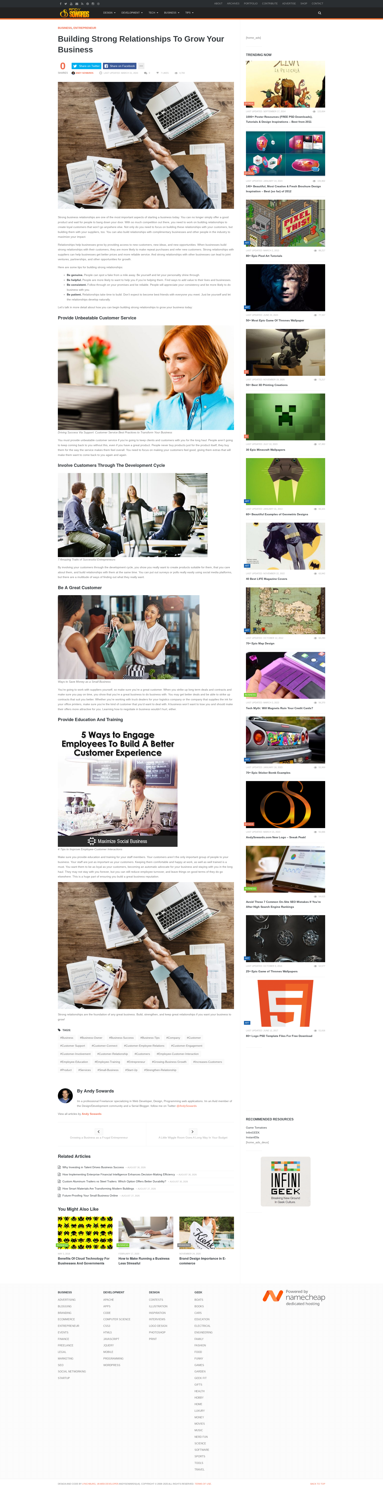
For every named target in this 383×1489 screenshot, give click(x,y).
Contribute (270, 3)
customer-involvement (76, 1053)
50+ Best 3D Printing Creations (267, 385)
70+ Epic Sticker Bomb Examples (268, 772)
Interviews (157, 1319)
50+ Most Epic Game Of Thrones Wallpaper (275, 320)
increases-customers (208, 1061)
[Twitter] (66, 3)
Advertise (289, 3)
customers (143, 1053)
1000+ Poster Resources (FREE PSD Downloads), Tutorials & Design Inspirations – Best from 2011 (279, 119)
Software (201, 1449)
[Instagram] (93, 3)
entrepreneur (136, 1061)
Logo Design (158, 1325)
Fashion (200, 1345)
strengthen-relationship (161, 1070)
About (218, 3)
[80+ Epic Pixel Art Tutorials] (285, 223)
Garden (199, 1371)
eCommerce (66, 1319)
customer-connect (105, 1045)
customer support (73, 1045)
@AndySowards (187, 1105)
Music (198, 1430)
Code (107, 1312)
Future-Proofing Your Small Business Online (90, 1195)
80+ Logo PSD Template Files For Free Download (279, 1035)
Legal (62, 1352)
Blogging (65, 1306)
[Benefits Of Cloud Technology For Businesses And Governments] (85, 1233)
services (85, 1070)
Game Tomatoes (256, 1127)
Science (200, 1443)
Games (199, 1365)
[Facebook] (61, 3)
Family (199, 1339)
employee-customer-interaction (178, 1053)
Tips (188, 12)
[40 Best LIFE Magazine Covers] (285, 546)
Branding (64, 1312)
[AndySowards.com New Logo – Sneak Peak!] (285, 804)
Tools (198, 1463)
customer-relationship (113, 1053)
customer (195, 1037)
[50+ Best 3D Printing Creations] (285, 352)
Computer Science (116, 1319)
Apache (108, 1299)
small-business (108, 1070)
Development (130, 12)
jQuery (108, 1345)
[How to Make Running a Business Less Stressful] (145, 1233)
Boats (198, 1299)
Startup (64, 1378)
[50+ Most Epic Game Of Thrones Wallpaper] (285, 287)
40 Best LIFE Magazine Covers (266, 578)
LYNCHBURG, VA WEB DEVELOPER (100, 1484)
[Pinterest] (88, 3)
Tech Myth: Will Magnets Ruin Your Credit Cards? (279, 708)
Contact (317, 3)
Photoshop (157, 1332)
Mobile (108, 1352)
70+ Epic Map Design (260, 643)
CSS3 (106, 1325)
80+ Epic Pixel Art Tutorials (264, 255)
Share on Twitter (89, 66)
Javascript (111, 1339)
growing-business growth (170, 1061)
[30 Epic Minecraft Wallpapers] (285, 417)
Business (170, 12)
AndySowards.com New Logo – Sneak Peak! (276, 837)
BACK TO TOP (317, 1484)
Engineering (203, 1332)
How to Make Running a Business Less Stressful (144, 1260)
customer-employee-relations (145, 1045)
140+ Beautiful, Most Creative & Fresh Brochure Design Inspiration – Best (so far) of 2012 (283, 189)
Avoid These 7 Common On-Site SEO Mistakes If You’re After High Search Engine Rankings (283, 904)
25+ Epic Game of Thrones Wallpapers (272, 971)
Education (201, 1319)
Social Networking (72, 1371)
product (67, 1070)
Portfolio (251, 3)
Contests (156, 1299)
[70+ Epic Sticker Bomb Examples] (285, 740)
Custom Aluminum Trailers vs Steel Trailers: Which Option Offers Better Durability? (114, 1181)
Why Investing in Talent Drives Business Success (93, 1167)
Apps (107, 1306)
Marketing (65, 1358)
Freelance (65, 1345)
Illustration (158, 1306)
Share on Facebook (122, 66)
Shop (303, 3)
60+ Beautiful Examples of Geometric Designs (277, 514)
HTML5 (107, 1332)
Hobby (199, 1397)
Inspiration (157, 1312)
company (174, 1037)
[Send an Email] (77, 3)
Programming (113, 1358)
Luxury (199, 1410)
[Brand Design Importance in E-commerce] (206, 1233)
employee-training (108, 1061)
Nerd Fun (201, 1436)
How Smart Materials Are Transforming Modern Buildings (98, 1188)
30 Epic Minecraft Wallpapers (265, 449)
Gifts (198, 1384)
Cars (198, 1312)
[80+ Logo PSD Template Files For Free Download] (285, 1003)
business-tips (151, 1037)
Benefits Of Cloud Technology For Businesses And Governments (84, 1260)
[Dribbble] (99, 3)
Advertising (67, 1299)
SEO (60, 1365)
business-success (122, 1037)
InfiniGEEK (253, 1132)
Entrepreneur (84, 27)
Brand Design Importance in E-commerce (202, 1260)
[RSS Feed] (82, 3)
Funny (198, 1358)
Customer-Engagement (187, 1045)
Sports (199, 1456)
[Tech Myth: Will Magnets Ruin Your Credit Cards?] (285, 675)
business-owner (92, 1037)
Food (198, 1352)
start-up (132, 1070)
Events (63, 1332)
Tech (152, 12)
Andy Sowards (84, 73)
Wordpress (111, 1365)
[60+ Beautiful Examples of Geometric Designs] (285, 481)
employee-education (75, 1061)
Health (199, 1391)
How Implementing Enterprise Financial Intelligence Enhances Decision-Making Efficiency (118, 1174)
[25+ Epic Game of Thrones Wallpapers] (285, 938)
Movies (199, 1423)
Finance (63, 1339)
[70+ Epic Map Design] (285, 610)
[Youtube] (71, 3)
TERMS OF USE (203, 1484)
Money (199, 1417)
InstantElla (252, 1137)
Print (153, 1339)
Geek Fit (200, 1378)
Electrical (202, 1325)
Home (198, 1404)
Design (108, 12)
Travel (199, 1469)
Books (199, 1306)
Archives (233, 3)
